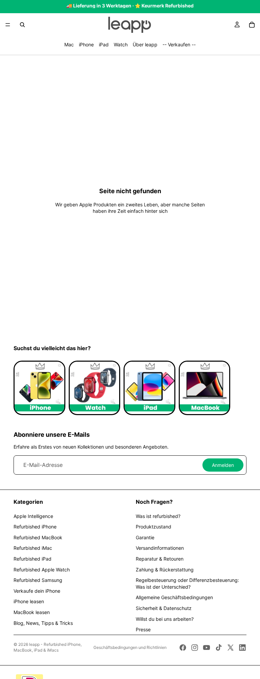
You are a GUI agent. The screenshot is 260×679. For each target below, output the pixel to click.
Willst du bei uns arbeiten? (165, 619)
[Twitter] (230, 647)
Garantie (145, 537)
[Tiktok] (219, 647)
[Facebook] (183, 647)
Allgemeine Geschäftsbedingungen (174, 597)
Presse (143, 629)
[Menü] (8, 24)
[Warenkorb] (251, 24)
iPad (104, 44)
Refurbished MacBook (38, 537)
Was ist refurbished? (158, 516)
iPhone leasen (29, 601)
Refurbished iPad (32, 559)
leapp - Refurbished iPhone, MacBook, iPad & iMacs (48, 647)
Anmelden (223, 465)
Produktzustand (153, 526)
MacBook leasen (32, 612)
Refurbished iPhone (35, 526)
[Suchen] (22, 24)
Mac (69, 44)
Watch (121, 44)
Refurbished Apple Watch (42, 569)
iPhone (86, 44)
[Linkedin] (242, 647)
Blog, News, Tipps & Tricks (43, 623)
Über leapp (145, 44)
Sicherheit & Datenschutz (164, 608)
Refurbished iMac (33, 548)
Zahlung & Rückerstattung (165, 569)
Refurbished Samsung (38, 580)
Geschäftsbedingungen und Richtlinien (130, 647)
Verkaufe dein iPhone (37, 591)
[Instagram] (195, 647)
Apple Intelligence (33, 516)
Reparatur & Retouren (159, 559)
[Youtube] (206, 647)
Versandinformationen (160, 548)
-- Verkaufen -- (179, 44)
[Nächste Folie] (239, 388)
